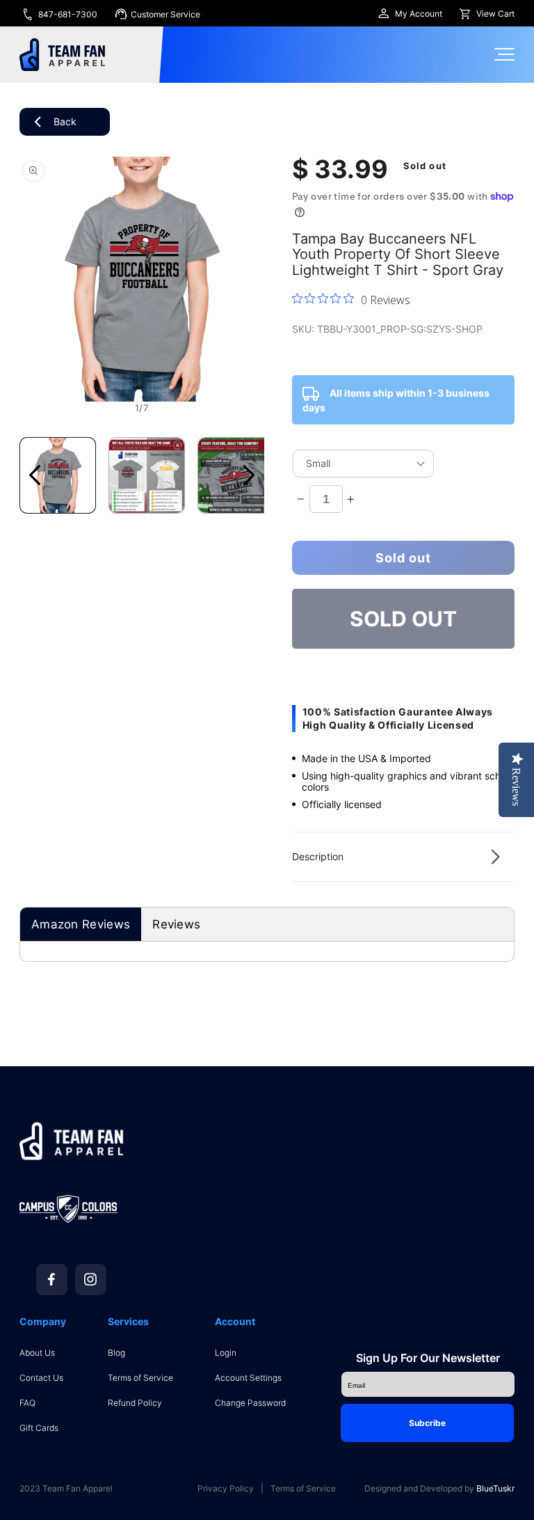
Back (65, 121)
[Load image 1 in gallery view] (57, 475)
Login (225, 1352)
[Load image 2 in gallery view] (146, 475)
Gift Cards (38, 1427)
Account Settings (248, 1377)
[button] (403, 856)
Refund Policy (135, 1402)
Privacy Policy (225, 1489)
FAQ (27, 1402)
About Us (37, 1352)
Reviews (176, 924)
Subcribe (427, 1423)
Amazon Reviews (80, 924)
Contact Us (41, 1377)
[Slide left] (34, 475)
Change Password (250, 1402)
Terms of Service (140, 1377)
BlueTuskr (495, 1488)
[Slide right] (249, 475)
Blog (116, 1352)
